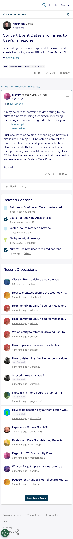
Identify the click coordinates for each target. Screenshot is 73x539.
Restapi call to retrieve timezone (30, 228)
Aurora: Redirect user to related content (35, 249)
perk (28, 232)
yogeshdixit (36, 401)
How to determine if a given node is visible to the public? (39, 358)
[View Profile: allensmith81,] (7, 429)
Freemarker (18, 128)
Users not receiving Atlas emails (30, 217)
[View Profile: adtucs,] (7, 308)
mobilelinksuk (37, 457)
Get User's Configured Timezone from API (36, 207)
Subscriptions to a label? (28, 375)
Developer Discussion (16, 14)
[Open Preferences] (5, 533)
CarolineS (35, 366)
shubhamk (35, 297)
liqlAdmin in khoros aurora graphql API (37, 392)
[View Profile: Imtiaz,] (7, 282)
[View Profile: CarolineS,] (7, 360)
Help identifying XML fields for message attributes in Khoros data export (38, 305)
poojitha (34, 470)
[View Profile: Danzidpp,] (7, 442)
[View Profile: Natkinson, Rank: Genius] (7, 25)
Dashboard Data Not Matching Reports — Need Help (39, 440)
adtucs (34, 310)
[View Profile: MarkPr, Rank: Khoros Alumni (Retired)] (7, 96)
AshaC (27, 253)
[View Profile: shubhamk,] (7, 295)
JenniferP (30, 242)
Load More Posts (36, 498)
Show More (12, 57)
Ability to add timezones (25, 238)
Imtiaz (32, 284)
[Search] (44, 5)
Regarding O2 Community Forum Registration (33, 453)
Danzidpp (35, 444)
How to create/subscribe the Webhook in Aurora (38, 292)
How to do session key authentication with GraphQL (40, 410)
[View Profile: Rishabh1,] (7, 482)
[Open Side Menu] (4, 5)
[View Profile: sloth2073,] (7, 412)
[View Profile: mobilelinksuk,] (7, 455)
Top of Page (34, 515)
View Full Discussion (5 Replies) (22, 86)
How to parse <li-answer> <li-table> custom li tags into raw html (35, 345)
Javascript (17, 124)
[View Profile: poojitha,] (7, 469)
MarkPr (16, 94)
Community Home (12, 515)
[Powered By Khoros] (36, 531)
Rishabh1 (35, 484)
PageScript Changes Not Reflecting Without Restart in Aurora (40, 479)
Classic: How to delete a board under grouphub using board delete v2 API (36, 279)
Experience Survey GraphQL (30, 427)
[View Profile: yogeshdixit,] (7, 395)
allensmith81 (36, 431)
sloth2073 (35, 418)
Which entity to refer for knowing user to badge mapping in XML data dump (38, 332)
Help (5, 521)
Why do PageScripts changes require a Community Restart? (37, 466)
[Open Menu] (68, 14)
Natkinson (19, 23)
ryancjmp (30, 211)
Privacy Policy (54, 515)
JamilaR (29, 222)
